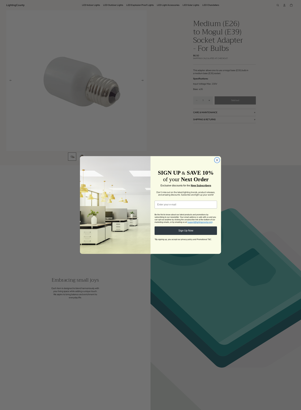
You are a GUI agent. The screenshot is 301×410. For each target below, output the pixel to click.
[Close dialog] (217, 160)
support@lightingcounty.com (200, 222)
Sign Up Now (185, 230)
